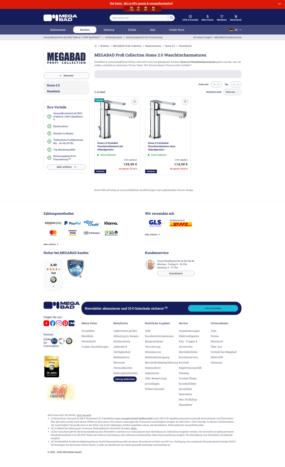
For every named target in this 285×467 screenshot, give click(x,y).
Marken (85, 29)
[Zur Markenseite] (66, 58)
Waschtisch (53, 91)
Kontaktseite (176, 273)
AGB (147, 330)
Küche (132, 29)
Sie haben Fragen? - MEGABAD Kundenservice (217, 37)
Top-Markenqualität (64, 149)
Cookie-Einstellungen (95, 346)
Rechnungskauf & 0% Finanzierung (144, 37)
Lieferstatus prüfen (125, 330)
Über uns (216, 346)
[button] (190, 18)
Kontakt (184, 362)
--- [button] (214, 84)
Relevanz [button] (230, 92)
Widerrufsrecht (154, 389)
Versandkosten (122, 367)
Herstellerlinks (188, 352)
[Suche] (171, 18)
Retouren (119, 362)
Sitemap (184, 373)
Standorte (217, 341)
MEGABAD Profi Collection (127, 45)
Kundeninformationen (159, 336)
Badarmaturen (153, 45)
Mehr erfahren (64, 167)
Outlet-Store (176, 29)
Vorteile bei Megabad (224, 352)
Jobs (213, 330)
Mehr (134, 428)
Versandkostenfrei (71, 37)
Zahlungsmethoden (125, 373)
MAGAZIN (217, 357)
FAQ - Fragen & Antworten (188, 344)
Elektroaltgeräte (189, 336)
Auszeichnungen (189, 330)
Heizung (109, 29)
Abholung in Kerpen (126, 336)
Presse (215, 336)
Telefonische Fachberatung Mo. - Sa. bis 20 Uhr (68, 141)
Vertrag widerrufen (125, 379)
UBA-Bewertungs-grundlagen (156, 381)
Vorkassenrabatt (113, 37)
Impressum (152, 373)
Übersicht (68, 75)
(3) (166, 307)
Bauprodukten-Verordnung (154, 344)
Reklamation (121, 357)
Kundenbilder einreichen (187, 386)
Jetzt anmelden (213, 308)
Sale (152, 29)
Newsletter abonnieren (126, 308)
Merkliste (87, 336)
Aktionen (216, 362)
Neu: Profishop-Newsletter (188, 402)
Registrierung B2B (190, 367)
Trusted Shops (188, 378)
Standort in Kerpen (63, 133)
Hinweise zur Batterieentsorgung (157, 354)
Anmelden (88, 330)
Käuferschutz (60, 126)
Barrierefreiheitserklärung (161, 362)
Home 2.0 (170, 45)
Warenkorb (88, 341)
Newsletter (185, 394)
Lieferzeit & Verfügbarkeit (122, 349)
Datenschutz (153, 367)
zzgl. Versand (84, 415)
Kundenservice (188, 357)
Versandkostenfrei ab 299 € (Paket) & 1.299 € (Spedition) (68, 115)
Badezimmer (58, 29)
